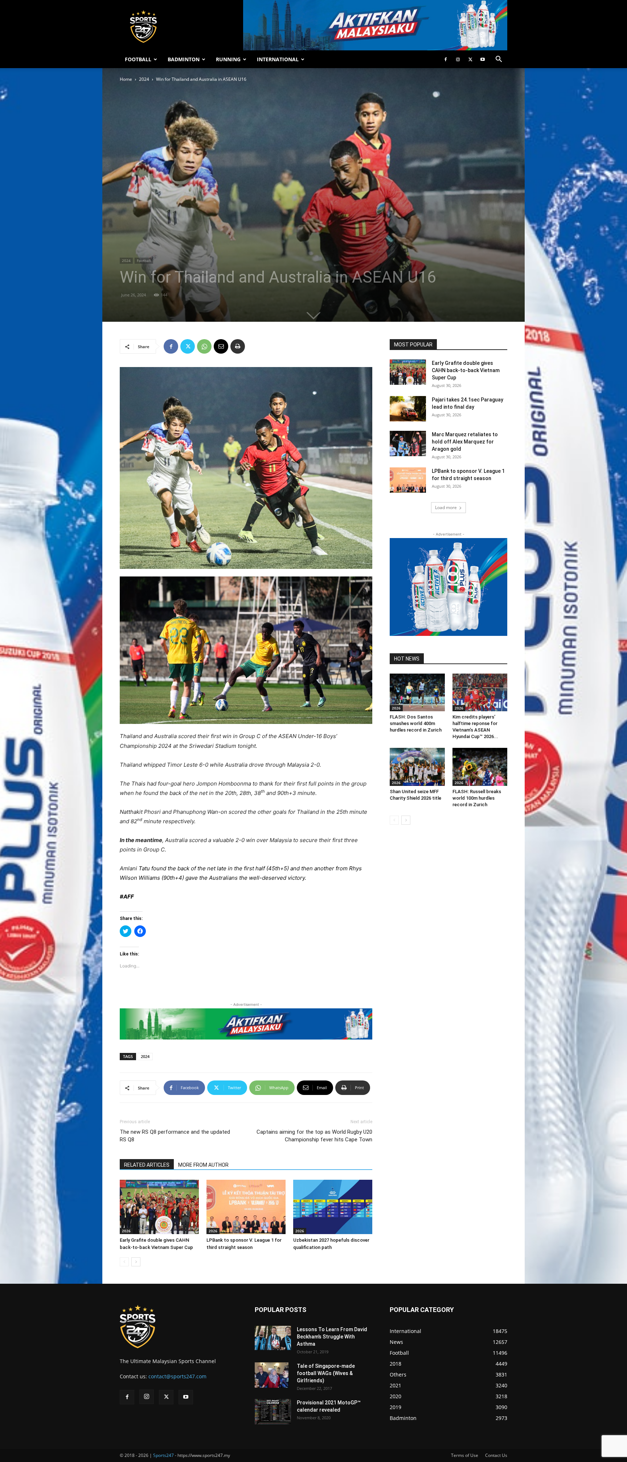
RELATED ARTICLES (146, 1165)
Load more (446, 507)
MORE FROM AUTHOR (203, 1165)
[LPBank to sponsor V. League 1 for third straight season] (246, 1207)
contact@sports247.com (177, 1376)
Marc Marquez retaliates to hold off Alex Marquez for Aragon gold (465, 442)
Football (144, 260)
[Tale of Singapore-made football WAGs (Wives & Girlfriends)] (271, 1375)
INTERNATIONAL (278, 59)
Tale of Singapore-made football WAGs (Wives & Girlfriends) (326, 1373)
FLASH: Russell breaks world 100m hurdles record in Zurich (476, 798)
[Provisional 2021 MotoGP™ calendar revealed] (273, 1411)
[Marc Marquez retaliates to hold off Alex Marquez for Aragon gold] (408, 443)
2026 (126, 1230)
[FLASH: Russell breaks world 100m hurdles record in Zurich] (480, 767)
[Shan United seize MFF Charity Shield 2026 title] (417, 767)
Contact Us (496, 1455)
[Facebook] (445, 59)
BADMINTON (184, 59)
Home (126, 79)
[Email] (221, 346)
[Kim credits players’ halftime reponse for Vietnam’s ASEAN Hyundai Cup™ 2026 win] (480, 692)
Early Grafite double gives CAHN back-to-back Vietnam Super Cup (466, 370)
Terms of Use (464, 1455)
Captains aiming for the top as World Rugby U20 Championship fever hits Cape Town (314, 1136)
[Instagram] (457, 59)
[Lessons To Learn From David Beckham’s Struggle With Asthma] (273, 1338)
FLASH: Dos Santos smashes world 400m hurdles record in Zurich (416, 723)
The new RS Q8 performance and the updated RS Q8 (175, 1136)
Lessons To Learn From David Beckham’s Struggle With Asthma (332, 1336)
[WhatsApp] (204, 346)
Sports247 (163, 1455)
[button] (498, 60)
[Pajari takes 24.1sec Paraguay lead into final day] (408, 408)
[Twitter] (470, 59)
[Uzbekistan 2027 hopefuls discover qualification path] (332, 1207)
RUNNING (228, 59)
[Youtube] (482, 59)
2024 (144, 79)
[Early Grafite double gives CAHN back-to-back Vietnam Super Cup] (159, 1207)
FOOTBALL (138, 59)
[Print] (237, 346)
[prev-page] (124, 1261)
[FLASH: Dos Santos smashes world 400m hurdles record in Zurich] (417, 692)
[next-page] (135, 1261)
